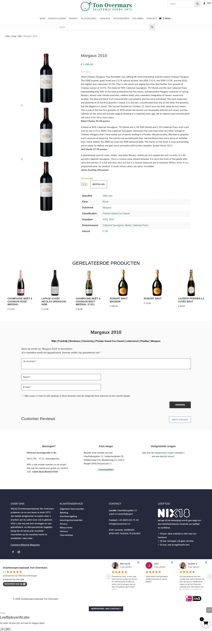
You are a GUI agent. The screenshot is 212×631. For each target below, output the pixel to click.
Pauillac (145, 341)
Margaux (107, 207)
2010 (105, 219)
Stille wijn (107, 196)
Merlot (128, 225)
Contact (152, 18)
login (209, 3)
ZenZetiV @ (192, 564)
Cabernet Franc (140, 225)
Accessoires (121, 18)
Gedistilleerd (57, 18)
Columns (137, 18)
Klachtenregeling (68, 516)
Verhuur (64, 531)
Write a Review (180, 420)
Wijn (42, 18)
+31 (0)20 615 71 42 (128, 520)
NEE (8, 629)
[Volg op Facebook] (13, 552)
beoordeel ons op (13, 584)
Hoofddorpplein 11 (127, 510)
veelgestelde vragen (164, 453)
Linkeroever (132, 341)
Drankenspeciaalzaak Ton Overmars (25, 567)
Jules (156, 564)
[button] (2, 613)
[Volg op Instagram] (18, 552)
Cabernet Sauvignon (113, 225)
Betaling (64, 512)
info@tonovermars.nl (119, 524)
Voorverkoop (66, 535)
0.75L (105, 231)
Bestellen (99, 184)
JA (2, 629)
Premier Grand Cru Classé (116, 213)
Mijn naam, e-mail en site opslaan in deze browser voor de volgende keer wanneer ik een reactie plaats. (77, 396)
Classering (88, 341)
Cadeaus (105, 18)
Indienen (180, 405)
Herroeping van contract (106, 608)
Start (7, 36)
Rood (105, 201)
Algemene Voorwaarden (72, 509)
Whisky (73, 18)
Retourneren (66, 527)
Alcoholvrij (88, 18)
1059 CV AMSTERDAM (121, 514)
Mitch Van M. (125, 564)
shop (14, 36)
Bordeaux (74, 341)
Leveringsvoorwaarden (71, 520)
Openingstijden (106, 469)
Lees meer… (28, 538)
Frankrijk (63, 341)
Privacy (63, 524)
